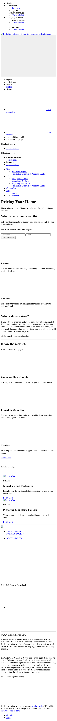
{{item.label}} (18, 15)
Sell (8, 176)
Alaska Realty (37, 706)
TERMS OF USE (13, 531)
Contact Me (11, 188)
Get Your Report (8, 238)
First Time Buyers (19, 171)
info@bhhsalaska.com (10, 711)
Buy (8, 169)
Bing (8, 718)
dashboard (16, 8)
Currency (15, 193)
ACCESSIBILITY (14, 538)
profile (9, 87)
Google (9, 715)
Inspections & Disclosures (22, 181)
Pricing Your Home (20, 179)
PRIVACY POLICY (15, 534)
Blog (8, 190)
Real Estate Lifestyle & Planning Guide (28, 174)
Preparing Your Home (21, 183)
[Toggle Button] (28, 55)
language (15, 195)
